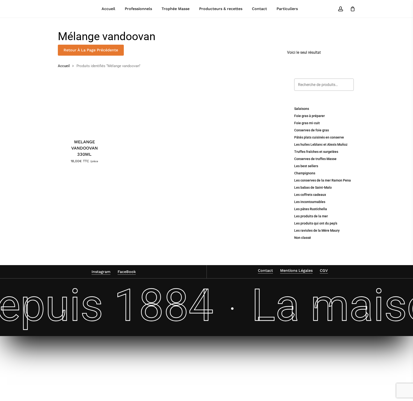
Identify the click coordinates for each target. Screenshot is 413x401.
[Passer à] (309, 9)
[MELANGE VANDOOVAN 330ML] (84, 106)
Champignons (304, 173)
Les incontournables (309, 202)
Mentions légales (296, 270)
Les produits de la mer (311, 216)
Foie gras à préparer (309, 116)
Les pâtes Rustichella (310, 209)
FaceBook (127, 271)
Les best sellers (306, 166)
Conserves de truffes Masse (315, 159)
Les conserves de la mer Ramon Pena (322, 180)
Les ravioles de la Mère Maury (317, 230)
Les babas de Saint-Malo (313, 187)
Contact (265, 270)
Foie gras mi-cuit (307, 123)
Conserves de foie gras (311, 130)
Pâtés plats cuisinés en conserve (319, 137)
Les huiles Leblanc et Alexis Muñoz (321, 144)
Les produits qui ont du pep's (315, 223)
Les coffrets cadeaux (310, 195)
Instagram (101, 271)
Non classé (302, 238)
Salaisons (301, 109)
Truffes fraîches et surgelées (316, 152)
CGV (324, 270)
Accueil (64, 66)
